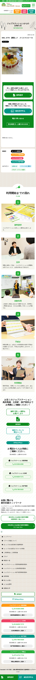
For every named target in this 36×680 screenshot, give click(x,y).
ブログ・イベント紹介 (18, 169)
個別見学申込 (20, 111)
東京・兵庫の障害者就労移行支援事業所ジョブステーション (18, 1)
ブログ (6, 556)
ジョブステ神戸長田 (18, 161)
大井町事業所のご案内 (17, 630)
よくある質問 (7, 584)
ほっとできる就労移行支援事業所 (13, 544)
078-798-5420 (18, 489)
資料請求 (19, 95)
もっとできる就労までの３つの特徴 (14, 548)
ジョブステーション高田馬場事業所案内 (15, 564)
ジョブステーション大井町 (18, 620)
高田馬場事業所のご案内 (17, 615)
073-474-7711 (19, 655)
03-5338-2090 (18, 464)
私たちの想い (7, 580)
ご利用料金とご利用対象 (11, 552)
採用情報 (6, 576)
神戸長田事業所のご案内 (17, 646)
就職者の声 (7, 588)
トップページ (7, 536)
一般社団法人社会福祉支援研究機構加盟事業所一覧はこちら (18, 518)
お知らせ (14, 166)
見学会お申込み (18, 442)
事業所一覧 (7, 560)
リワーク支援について (10, 540)
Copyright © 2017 (4, 669)
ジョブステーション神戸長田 (18, 636)
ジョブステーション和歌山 (18, 652)
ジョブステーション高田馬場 (18, 605)
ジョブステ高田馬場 (18, 154)
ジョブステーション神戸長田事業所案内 (15, 572)
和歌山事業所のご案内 (17, 661)
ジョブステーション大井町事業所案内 (15, 568)
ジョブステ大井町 (17, 158)
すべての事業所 (16, 151)
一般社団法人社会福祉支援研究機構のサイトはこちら (18, 526)
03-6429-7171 (18, 477)
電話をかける (27, 5)
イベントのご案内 (25, 166)
